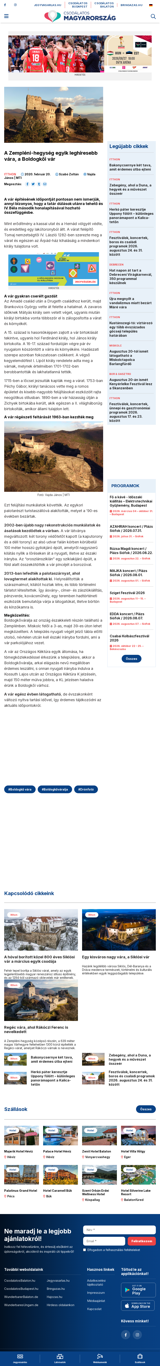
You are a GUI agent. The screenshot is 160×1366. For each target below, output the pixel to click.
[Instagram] (16, 5)
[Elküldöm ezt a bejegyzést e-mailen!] (44, 184)
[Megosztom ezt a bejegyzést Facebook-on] (27, 184)
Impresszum (96, 1293)
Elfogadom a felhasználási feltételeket (114, 1250)
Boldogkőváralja (55, 789)
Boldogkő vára (19, 789)
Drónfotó (86, 789)
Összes (131, 658)
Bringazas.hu (131, 5)
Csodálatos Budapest (78, 5)
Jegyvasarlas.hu (47, 5)
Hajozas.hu (54, 1297)
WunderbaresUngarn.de (21, 1305)
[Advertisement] (53, 750)
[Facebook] (6, 5)
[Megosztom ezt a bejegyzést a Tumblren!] (38, 184)
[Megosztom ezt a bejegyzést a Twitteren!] (33, 184)
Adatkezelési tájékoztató (96, 1282)
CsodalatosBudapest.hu (21, 1289)
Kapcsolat (94, 1309)
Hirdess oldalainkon (60, 1305)
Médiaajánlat (96, 1301)
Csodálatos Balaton (104, 5)
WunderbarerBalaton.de (21, 1297)
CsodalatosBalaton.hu (19, 1281)
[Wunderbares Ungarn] (151, 5)
